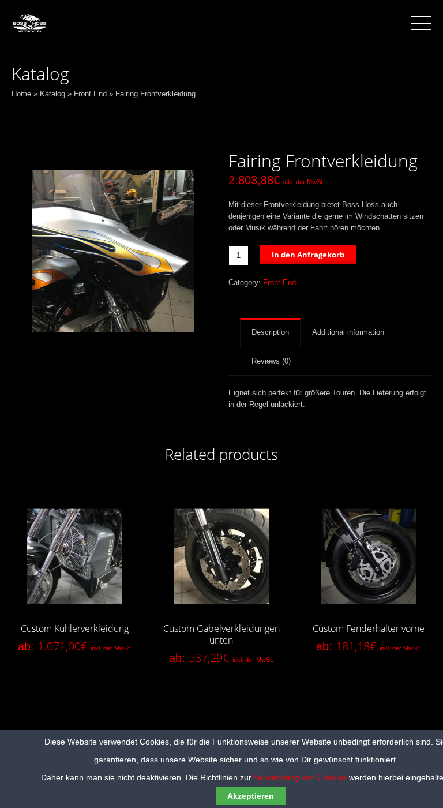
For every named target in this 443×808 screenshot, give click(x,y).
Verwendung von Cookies (300, 777)
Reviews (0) (271, 361)
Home (21, 93)
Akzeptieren (250, 795)
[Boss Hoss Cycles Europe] (29, 23)
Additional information (348, 332)
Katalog (52, 93)
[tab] (270, 332)
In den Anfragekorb (308, 254)
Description (270, 332)
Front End (90, 93)
